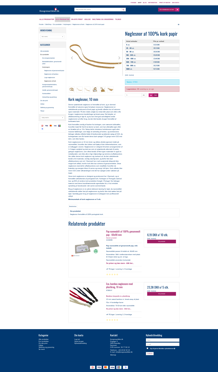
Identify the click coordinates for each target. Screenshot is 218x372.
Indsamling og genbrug (49, 97)
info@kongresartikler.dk (124, 352)
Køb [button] (155, 95)
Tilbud (42, 111)
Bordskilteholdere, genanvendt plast (51, 62)
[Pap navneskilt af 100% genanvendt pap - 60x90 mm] (86, 247)
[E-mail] (162, 344)
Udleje (42, 104)
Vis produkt (161, 241)
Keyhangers (46, 67)
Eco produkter (44, 54)
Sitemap (113, 355)
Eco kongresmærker (48, 58)
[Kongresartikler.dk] (50, 9)
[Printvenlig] (178, 24)
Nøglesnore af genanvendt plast (54, 70)
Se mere (42, 349)
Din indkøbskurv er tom (167, 9)
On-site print (44, 100)
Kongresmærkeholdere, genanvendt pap (49, 85)
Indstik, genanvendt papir (50, 90)
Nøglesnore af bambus (51, 74)
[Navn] (162, 340)
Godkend (149, 353)
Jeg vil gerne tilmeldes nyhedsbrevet (162, 348)
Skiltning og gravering (47, 107)
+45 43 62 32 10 (124, 350)
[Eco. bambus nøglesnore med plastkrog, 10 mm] (86, 300)
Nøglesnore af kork (50, 81)
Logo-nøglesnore (49, 77)
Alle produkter (44, 51)
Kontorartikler (46, 93)
